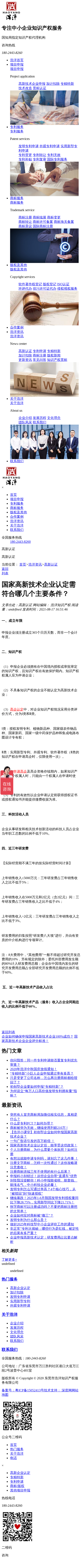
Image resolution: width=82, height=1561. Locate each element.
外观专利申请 (50, 146)
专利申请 (39, 351)
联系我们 (39, 422)
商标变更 (54, 217)
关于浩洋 (17, 398)
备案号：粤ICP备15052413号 (23, 1390)
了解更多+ (9, 1259)
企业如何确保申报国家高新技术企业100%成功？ (37, 1036)
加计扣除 (53, 83)
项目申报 (17, 64)
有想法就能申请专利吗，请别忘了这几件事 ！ (44, 1158)
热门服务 (10, 1279)
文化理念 (54, 418)
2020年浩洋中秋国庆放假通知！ (33, 1069)
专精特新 (67, 83)
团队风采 (25, 422)
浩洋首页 (17, 60)
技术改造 (25, 88)
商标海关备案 (64, 221)
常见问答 (39, 360)
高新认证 (25, 351)
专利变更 (25, 155)
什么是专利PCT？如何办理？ (31, 1123)
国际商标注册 (43, 226)
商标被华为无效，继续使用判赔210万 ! (38, 1128)
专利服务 (17, 127)
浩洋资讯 (17, 332)
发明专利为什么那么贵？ (28, 1220)
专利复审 (39, 159)
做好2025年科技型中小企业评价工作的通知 (42, 1224)
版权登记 (49, 284)
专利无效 (54, 155)
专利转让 (39, 155)
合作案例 (17, 327)
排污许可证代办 (44, 288)
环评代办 (25, 288)
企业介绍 (25, 418)
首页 (13, 494)
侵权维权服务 (67, 288)
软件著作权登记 (30, 284)
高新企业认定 (20, 1288)
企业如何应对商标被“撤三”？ (31, 1215)
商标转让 (25, 221)
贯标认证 (39, 88)
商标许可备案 (43, 221)
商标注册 (25, 217)
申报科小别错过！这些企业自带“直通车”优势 (43, 1176)
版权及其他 (18, 265)
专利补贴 (25, 159)
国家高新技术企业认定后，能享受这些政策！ (43, 1145)
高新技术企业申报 (32, 83)
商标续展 (39, 217)
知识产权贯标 (57, 360)
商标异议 (25, 226)
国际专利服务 (57, 159)
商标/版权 (17, 1486)
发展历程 (39, 418)
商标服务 (17, 198)
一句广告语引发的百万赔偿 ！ (32, 1141)
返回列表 (8, 1032)
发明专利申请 (29, 146)
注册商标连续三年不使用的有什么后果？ (40, 1171)
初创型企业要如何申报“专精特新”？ (36, 1086)
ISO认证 (63, 284)
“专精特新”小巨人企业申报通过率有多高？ (42, 1073)
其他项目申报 (20, 1490)
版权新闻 (54, 355)
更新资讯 (25, 360)
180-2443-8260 (20, 541)
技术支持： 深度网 (58, 1390)
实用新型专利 (20, 1301)
